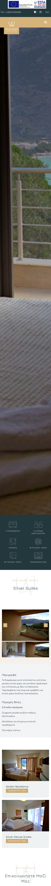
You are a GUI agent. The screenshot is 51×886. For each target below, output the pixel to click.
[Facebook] (35, 12)
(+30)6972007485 (13, 12)
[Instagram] (40, 12)
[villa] (25, 22)
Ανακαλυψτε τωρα (17, 791)
